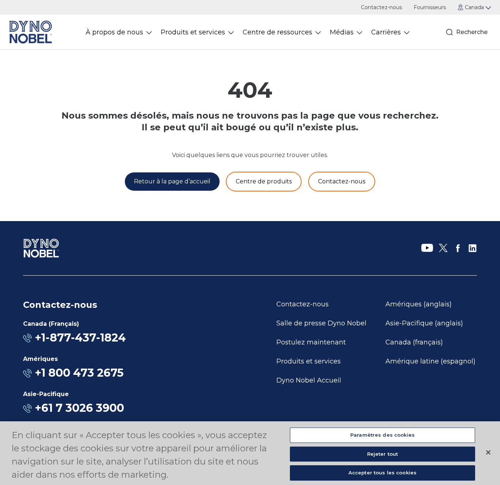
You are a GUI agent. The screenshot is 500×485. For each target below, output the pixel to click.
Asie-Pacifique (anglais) (424, 323)
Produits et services (308, 361)
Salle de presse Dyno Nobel (321, 323)
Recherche (470, 32)
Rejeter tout (382, 454)
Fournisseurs (430, 7)
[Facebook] (458, 248)
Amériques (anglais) (418, 304)
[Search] (449, 32)
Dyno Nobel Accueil (308, 380)
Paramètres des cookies (382, 435)
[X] (443, 248)
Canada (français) (414, 342)
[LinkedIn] (472, 248)
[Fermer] (488, 452)
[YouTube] (427, 248)
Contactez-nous (381, 7)
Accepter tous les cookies (382, 472)
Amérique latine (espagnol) (430, 361)
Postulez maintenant (311, 342)
